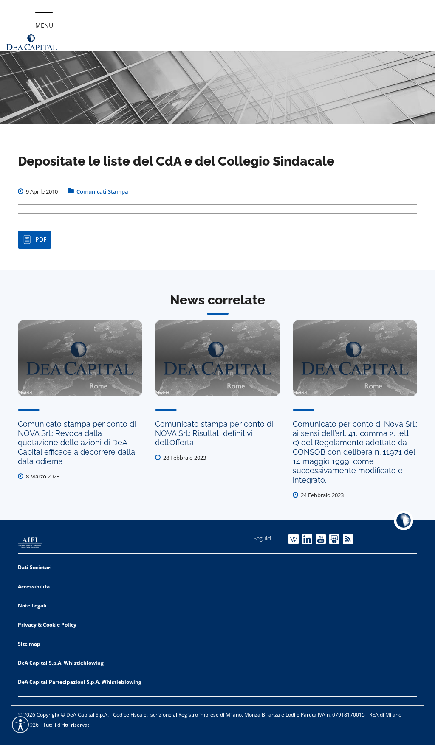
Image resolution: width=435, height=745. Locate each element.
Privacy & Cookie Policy (47, 624)
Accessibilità (34, 586)
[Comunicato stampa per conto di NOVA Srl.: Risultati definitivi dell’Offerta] (217, 358)
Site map (29, 643)
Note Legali (32, 605)
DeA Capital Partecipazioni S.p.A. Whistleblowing (79, 682)
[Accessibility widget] (20, 724)
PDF (40, 239)
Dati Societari (35, 567)
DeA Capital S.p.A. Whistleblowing (61, 662)
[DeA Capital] (31, 42)
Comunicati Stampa (102, 191)
